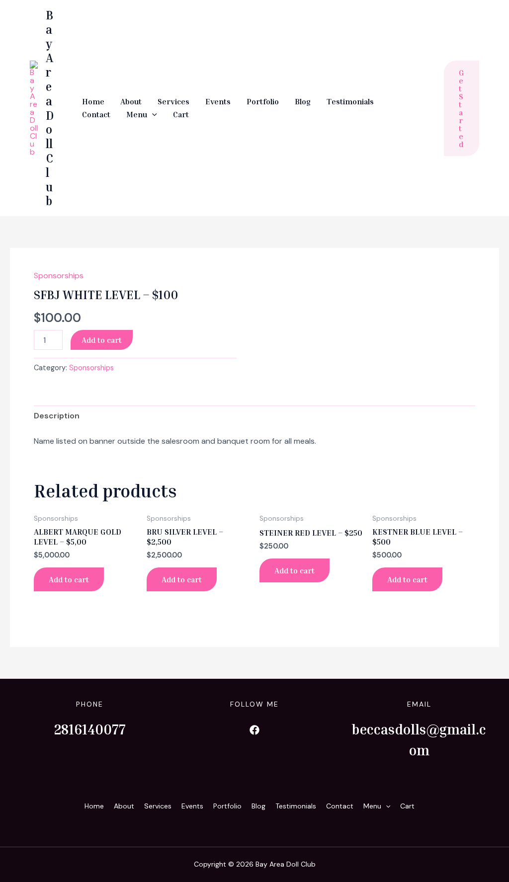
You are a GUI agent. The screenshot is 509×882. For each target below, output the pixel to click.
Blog (303, 101)
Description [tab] (57, 415)
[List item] (254, 730)
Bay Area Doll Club (50, 108)
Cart (181, 114)
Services (173, 101)
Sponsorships (59, 275)
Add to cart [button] (69, 579)
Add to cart (102, 340)
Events (218, 101)
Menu (136, 114)
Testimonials (350, 101)
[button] (152, 114)
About (131, 101)
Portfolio (263, 101)
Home (93, 101)
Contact (96, 114)
